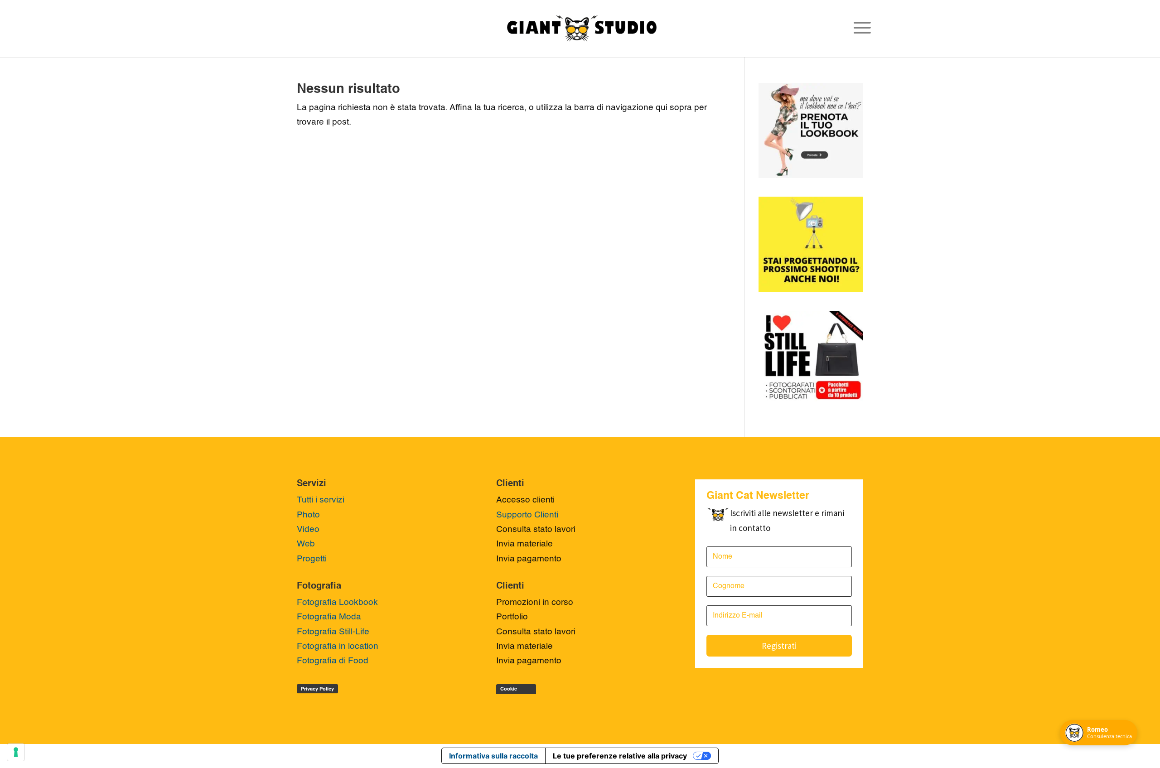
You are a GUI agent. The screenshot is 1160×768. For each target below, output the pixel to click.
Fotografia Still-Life (333, 632)
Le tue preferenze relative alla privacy (620, 755)
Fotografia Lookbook (337, 602)
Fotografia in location (337, 646)
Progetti (312, 559)
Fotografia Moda (329, 617)
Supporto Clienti (527, 515)
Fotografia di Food (332, 661)
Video (308, 529)
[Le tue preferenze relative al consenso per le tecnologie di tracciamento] (15, 752)
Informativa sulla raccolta (493, 755)
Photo (308, 515)
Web (306, 544)
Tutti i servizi (320, 500)
